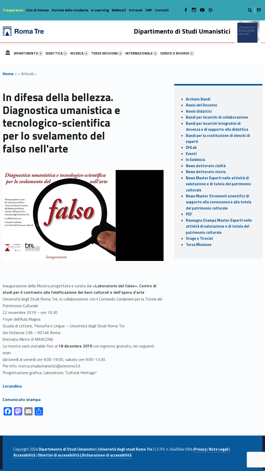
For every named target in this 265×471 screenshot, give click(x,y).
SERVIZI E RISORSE (174, 53)
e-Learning (100, 10)
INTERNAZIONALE (139, 53)
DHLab (191, 147)
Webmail (119, 10)
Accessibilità (24, 455)
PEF (189, 214)
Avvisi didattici (199, 111)
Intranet (136, 10)
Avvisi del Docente (201, 105)
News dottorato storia (206, 172)
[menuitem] (8, 53)
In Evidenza (195, 160)
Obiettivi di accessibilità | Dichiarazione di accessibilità (84, 455)
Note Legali (219, 449)
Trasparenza (13, 10)
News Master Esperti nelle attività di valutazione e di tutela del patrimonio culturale (218, 184)
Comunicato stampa (22, 399)
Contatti (162, 10)
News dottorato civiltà (206, 166)
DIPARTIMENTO (26, 53)
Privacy (200, 449)
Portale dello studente (70, 10)
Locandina (12, 386)
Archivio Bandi (198, 99)
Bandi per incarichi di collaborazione (217, 117)
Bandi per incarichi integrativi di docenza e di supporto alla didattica (217, 126)
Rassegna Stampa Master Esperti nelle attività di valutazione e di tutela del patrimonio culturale (219, 226)
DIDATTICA (54, 53)
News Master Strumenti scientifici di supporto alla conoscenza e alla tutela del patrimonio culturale (218, 202)
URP (148, 10)
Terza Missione (198, 245)
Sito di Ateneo (37, 10)
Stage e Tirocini (199, 238)
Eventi (191, 154)
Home (8, 53)
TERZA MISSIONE (104, 53)
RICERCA (77, 53)
